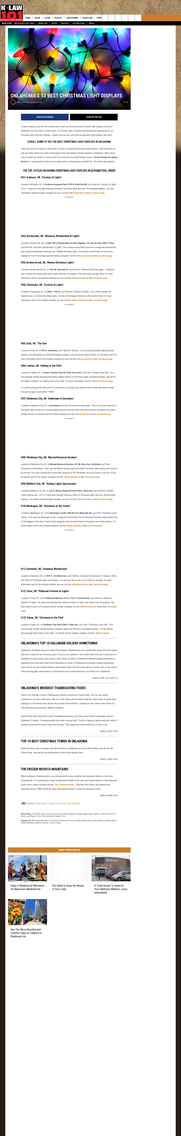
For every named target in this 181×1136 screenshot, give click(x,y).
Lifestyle (107, 820)
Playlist (58, 18)
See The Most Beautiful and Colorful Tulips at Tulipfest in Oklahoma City (26, 933)
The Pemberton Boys (64, 784)
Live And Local (79, 23)
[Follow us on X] (138, 18)
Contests (101, 18)
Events (71, 820)
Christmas (63, 820)
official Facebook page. (103, 381)
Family (77, 820)
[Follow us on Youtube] (131, 18)
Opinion (38, 823)
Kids (89, 820)
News (114, 820)
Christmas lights (39, 814)
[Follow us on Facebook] (118, 18)
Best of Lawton (51, 820)
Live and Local (105, 814)
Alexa (54, 23)
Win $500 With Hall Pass (24, 23)
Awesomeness (38, 820)
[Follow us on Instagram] (125, 18)
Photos (45, 823)
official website (76, 193)
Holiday (84, 820)
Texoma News (48, 816)
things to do (59, 816)
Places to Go (35, 816)
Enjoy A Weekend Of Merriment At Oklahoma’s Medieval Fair (27, 887)
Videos (58, 823)
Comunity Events (54, 814)
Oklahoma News (28, 823)
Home (27, 18)
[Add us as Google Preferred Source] (111, 18)
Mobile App (43, 23)
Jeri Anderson (111, 678)
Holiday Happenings (84, 814)
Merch (91, 23)
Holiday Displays (68, 814)
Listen (47, 18)
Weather (65, 23)
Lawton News (72, 18)
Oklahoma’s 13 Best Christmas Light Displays (57, 803)
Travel (51, 823)
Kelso (18, 102)
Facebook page (97, 193)
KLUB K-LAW (87, 18)
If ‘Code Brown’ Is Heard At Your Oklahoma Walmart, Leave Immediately (110, 889)
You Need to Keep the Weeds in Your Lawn (68, 887)
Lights (95, 814)
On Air (37, 18)
